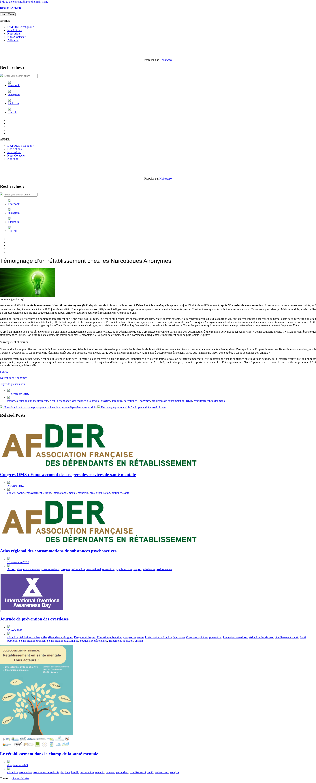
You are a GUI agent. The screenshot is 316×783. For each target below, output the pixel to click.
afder (44, 637)
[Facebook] (14, 85)
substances (149, 569)
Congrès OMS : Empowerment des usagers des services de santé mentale (68, 474)
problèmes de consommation (168, 400)
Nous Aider (14, 33)
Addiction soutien (29, 637)
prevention (108, 569)
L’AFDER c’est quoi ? (20, 26)
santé (126, 492)
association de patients (46, 772)
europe (47, 492)
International (60, 492)
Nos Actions (14, 30)
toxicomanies (164, 569)
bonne (20, 492)
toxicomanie (218, 400)
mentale (110, 772)
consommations (50, 569)
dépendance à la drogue (85, 400)
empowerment (33, 492)
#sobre (11, 400)
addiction (12, 637)
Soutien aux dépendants (93, 640)
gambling (117, 400)
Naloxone (179, 637)
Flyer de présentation (12, 384)
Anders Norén (20, 778)
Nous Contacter (16, 36)
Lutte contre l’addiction (158, 637)
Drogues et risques (84, 637)
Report (137, 569)
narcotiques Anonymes (137, 400)
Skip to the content (11, 1)
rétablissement (202, 400)
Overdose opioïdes (197, 637)
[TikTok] (12, 112)
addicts (11, 492)
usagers (139, 640)
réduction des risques (261, 637)
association (25, 772)
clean (53, 400)
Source (4, 371)
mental (72, 492)
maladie (99, 772)
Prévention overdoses (235, 637)
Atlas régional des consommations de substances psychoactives (58, 550)
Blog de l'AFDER (10, 7)
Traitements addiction (121, 640)
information (78, 569)
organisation (103, 492)
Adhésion (12, 40)
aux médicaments (38, 400)
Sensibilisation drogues (32, 640)
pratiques (117, 492)
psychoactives (124, 569)
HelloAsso (165, 59)
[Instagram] (14, 94)
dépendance (64, 400)
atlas (19, 569)
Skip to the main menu (35, 1)
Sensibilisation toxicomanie (62, 640)
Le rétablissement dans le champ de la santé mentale (49, 753)
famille (75, 772)
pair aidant (122, 772)
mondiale (83, 492)
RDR (189, 400)
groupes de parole (133, 637)
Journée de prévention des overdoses (34, 619)
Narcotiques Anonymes (13, 377)
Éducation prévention (109, 637)
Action (11, 569)
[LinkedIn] (13, 103)
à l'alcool (21, 400)
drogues (105, 400)
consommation (31, 569)
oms (92, 492)
